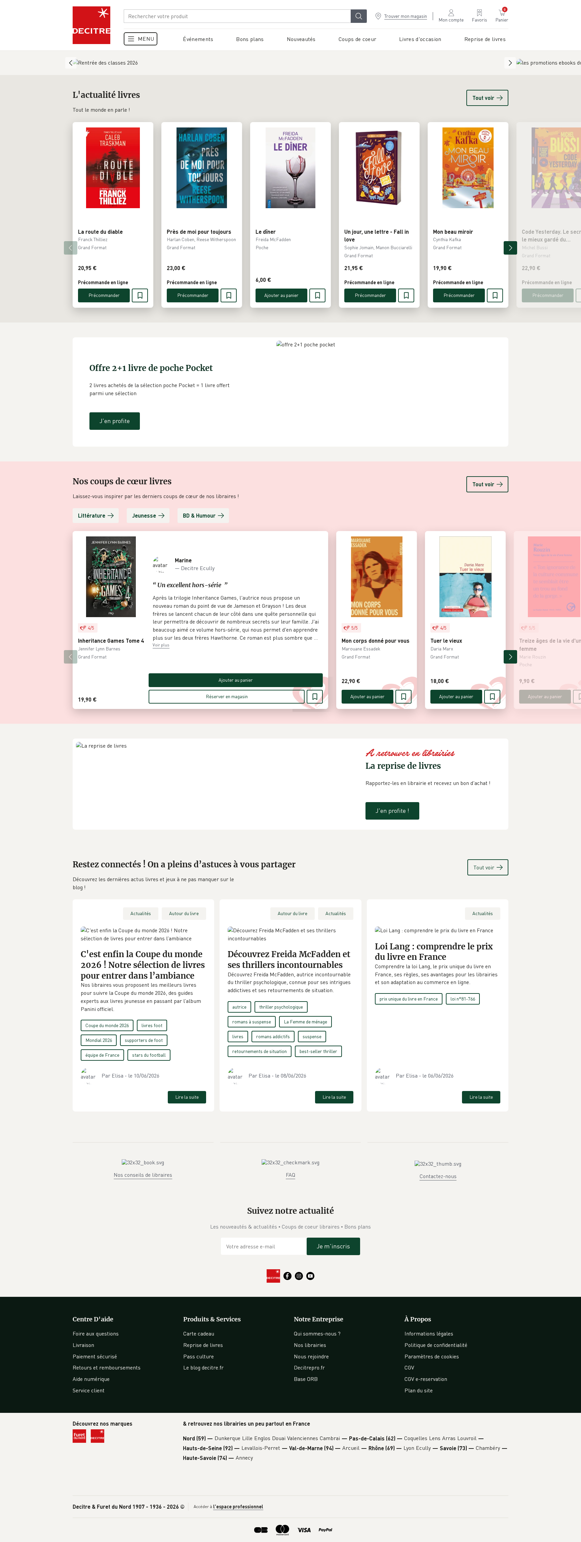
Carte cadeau (198, 1333)
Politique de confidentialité (435, 1345)
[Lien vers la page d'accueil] (91, 25)
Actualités (140, 913)
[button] (236, 618)
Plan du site (418, 1390)
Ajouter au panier (281, 295)
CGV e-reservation (425, 1379)
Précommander (104, 295)
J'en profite (115, 420)
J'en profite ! (392, 810)
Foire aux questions (96, 1333)
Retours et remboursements (107, 1367)
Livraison (83, 1345)
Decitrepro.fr (309, 1367)
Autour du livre (184, 913)
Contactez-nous (438, 1176)
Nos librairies (310, 1345)
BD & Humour (199, 515)
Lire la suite (187, 1097)
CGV (409, 1367)
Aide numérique (91, 1379)
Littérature (91, 515)
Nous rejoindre (311, 1356)
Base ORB (306, 1379)
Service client (89, 1390)
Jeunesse (144, 515)
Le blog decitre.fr (203, 1367)
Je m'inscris (333, 1246)
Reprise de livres (203, 1345)
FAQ (290, 1174)
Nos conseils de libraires (143, 1174)
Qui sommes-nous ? (317, 1333)
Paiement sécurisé (95, 1356)
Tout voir (483, 98)
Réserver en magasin (227, 696)
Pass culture (198, 1356)
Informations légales (428, 1333)
